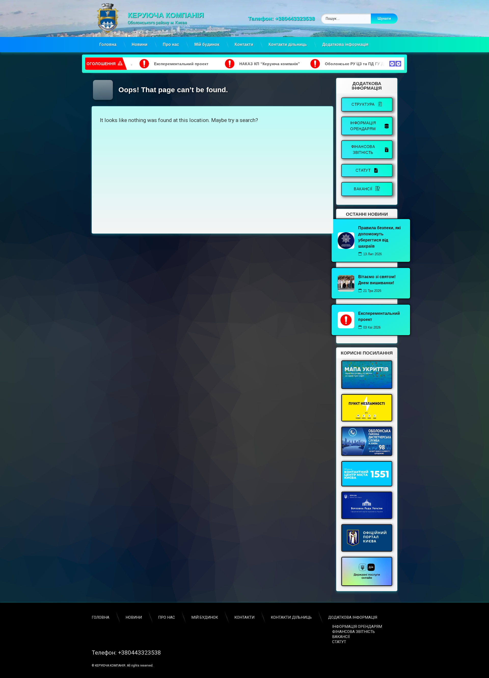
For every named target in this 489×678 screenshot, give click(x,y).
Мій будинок (206, 44)
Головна (107, 44)
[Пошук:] (359, 18)
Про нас (171, 44)
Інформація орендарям (357, 626)
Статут (339, 642)
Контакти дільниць (287, 44)
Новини (139, 44)
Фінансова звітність (353, 631)
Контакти (244, 44)
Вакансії (341, 636)
